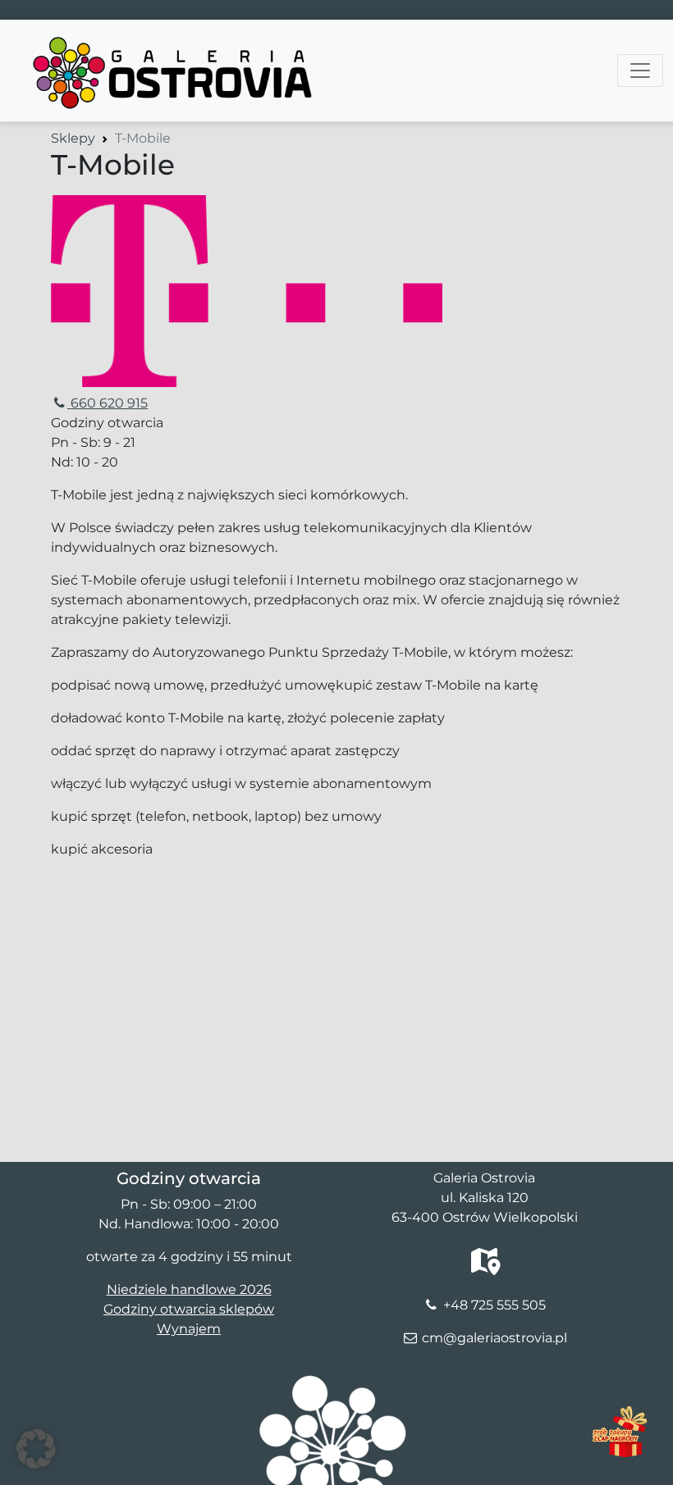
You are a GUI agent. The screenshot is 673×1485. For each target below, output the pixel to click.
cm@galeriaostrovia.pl (494, 1338)
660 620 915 (107, 403)
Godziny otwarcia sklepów (188, 1309)
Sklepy (73, 138)
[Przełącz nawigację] (640, 70)
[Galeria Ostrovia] (174, 40)
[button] (36, 1449)
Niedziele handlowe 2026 (189, 1289)
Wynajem (189, 1329)
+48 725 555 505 (494, 1305)
